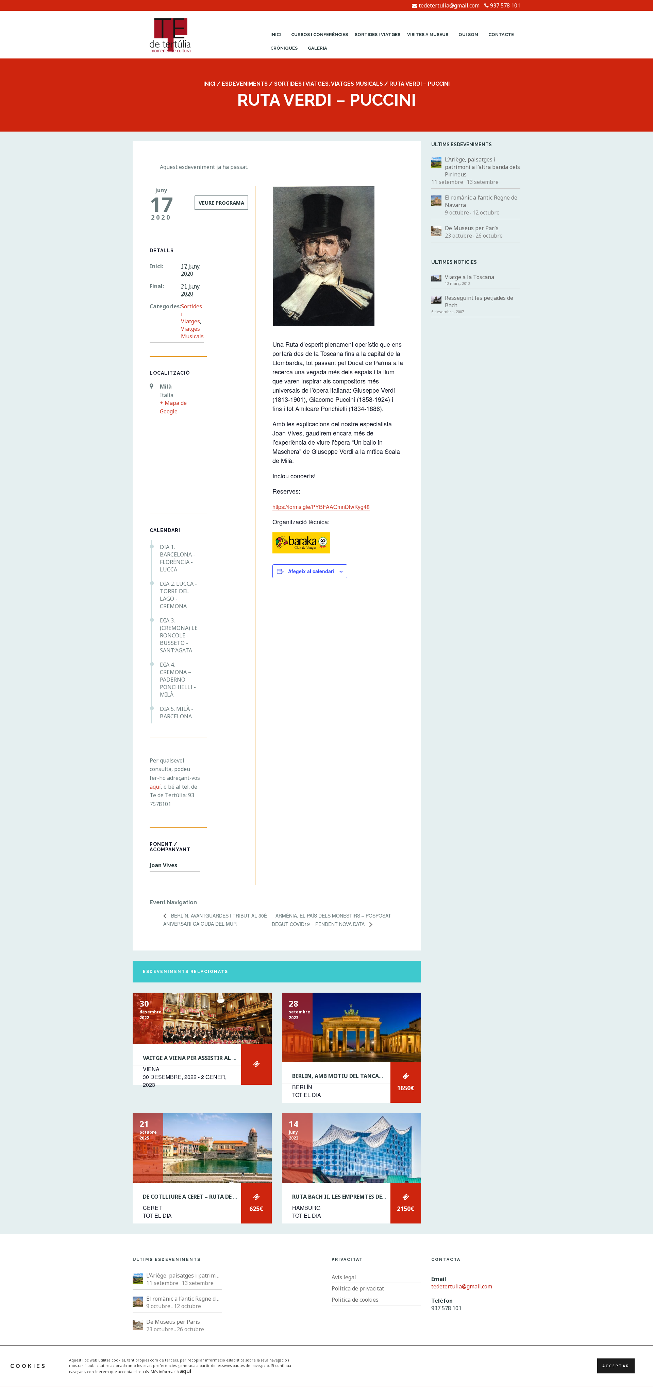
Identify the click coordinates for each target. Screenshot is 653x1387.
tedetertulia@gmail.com (448, 5)
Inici (275, 34)
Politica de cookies (355, 1299)
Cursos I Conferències (319, 34)
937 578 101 (504, 5)
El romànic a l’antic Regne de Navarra (481, 201)
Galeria (317, 48)
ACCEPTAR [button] (616, 1366)
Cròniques (284, 48)
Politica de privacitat (358, 1288)
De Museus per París (472, 228)
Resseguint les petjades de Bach (479, 301)
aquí (185, 1371)
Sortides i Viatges (377, 34)
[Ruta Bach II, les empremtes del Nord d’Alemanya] (351, 1147)
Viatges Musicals (357, 84)
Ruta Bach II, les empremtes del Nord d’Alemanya (365, 1196)
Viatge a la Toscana (469, 277)
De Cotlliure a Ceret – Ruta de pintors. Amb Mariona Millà (231, 1196)
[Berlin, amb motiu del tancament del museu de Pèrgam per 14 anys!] (351, 1027)
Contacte (501, 34)
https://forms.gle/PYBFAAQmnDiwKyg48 (321, 507)
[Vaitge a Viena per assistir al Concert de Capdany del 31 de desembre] (202, 1018)
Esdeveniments (245, 84)
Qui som (468, 34)
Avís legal (344, 1277)
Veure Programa (221, 202)
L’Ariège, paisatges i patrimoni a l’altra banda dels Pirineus (482, 167)
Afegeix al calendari (311, 571)
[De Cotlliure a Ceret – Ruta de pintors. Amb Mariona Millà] (202, 1147)
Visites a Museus (427, 34)
